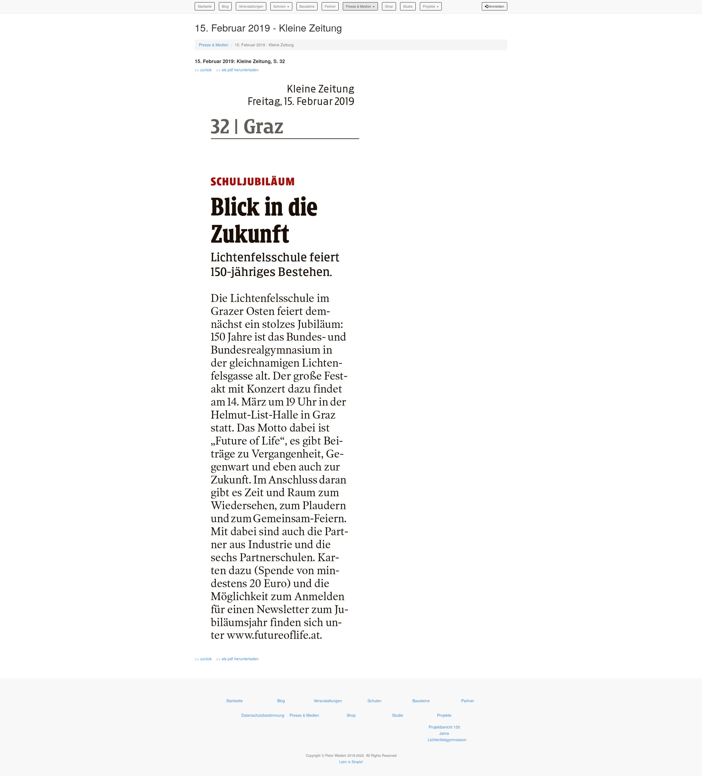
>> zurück (204, 69)
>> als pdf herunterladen (237, 69)
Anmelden (496, 6)
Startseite (205, 6)
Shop (389, 6)
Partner (330, 6)
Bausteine (307, 6)
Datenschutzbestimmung (262, 715)
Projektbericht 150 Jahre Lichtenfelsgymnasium (447, 733)
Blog (225, 6)
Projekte (429, 6)
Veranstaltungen (251, 6)
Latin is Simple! (351, 761)
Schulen (280, 6)
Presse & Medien (359, 6)
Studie (408, 6)
